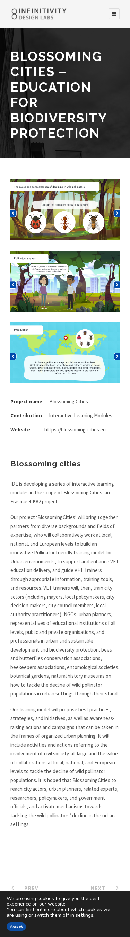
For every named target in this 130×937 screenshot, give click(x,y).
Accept (16, 926)
